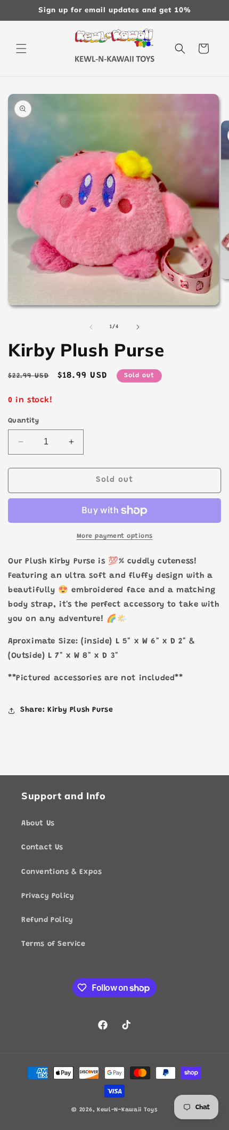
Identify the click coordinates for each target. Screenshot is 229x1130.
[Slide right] (138, 327)
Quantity (23, 420)
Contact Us (42, 848)
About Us (38, 823)
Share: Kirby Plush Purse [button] (66, 710)
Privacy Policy (47, 896)
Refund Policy (47, 920)
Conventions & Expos (61, 872)
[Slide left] (91, 327)
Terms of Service (53, 944)
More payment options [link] (115, 536)
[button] (21, 48)
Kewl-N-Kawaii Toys (127, 1110)
